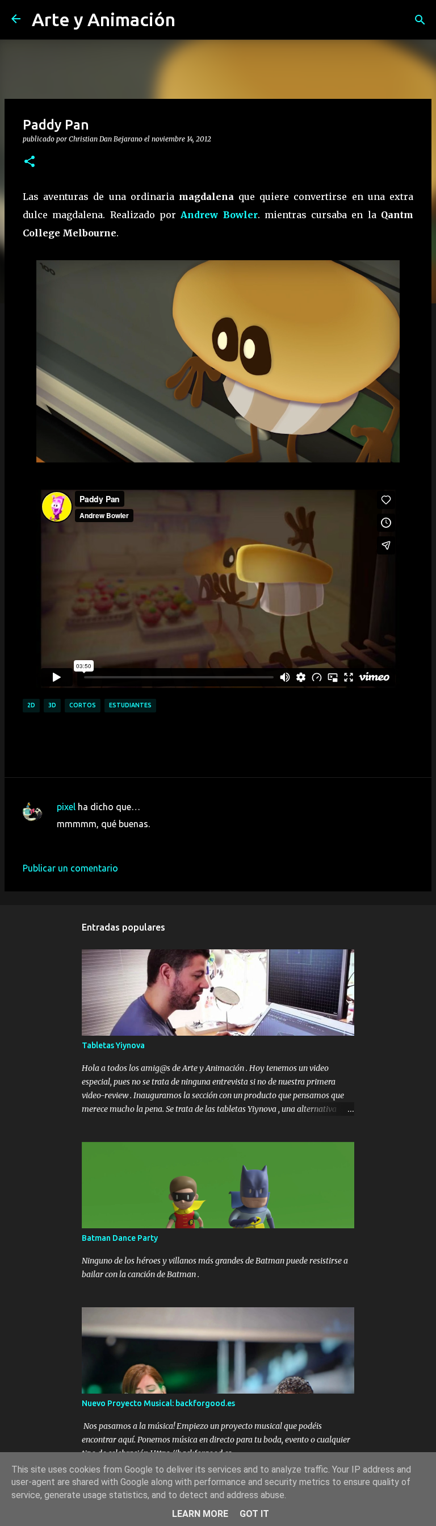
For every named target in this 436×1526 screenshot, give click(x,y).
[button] (29, 162)
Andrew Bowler (219, 214)
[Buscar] (420, 20)
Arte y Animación (103, 19)
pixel (66, 807)
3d (52, 705)
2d (31, 705)
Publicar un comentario (70, 868)
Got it (254, 1513)
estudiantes (130, 705)
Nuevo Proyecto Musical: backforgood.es (158, 1403)
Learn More (200, 1513)
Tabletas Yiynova (113, 1045)
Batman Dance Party (120, 1238)
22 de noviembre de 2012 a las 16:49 (131, 841)
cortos (82, 705)
